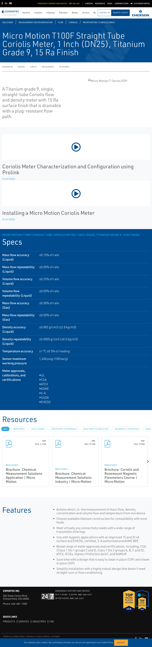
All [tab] (5, 429)
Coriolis (73, 22)
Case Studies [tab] (37, 429)
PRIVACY (31, 636)
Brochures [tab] (19, 429)
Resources (48, 67)
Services (24, 621)
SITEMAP (55, 636)
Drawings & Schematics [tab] (127, 429)
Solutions (7, 22)
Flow (60, 22)
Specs (33, 67)
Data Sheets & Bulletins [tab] (95, 429)
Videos (21, 67)
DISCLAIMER (43, 636)
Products (9, 621)
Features (64, 67)
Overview (7, 67)
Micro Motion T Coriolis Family (99, 22)
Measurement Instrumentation (36, 22)
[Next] (147, 461)
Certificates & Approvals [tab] (64, 429)
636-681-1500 (19, 603)
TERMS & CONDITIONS (14, 636)
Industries (39, 621)
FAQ (51, 621)
